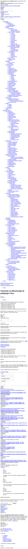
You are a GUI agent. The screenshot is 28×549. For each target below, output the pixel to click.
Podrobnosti (3, 346)
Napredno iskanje (4, 11)
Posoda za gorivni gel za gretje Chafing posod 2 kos (12, 398)
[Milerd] (2, 510)
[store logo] (10, 5)
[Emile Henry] (4, 509)
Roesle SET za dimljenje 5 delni (7, 448)
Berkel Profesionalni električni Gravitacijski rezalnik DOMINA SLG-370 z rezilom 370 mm (12, 418)
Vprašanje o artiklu (4, 371)
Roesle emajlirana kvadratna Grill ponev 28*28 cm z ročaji (13, 461)
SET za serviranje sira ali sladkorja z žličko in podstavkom (13, 431)
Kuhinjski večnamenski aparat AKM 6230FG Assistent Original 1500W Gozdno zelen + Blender (13, 411)
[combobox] (7, 10)
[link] (3, 6)
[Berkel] (2, 506)
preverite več (14, 520)
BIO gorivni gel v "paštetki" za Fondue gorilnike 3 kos (13, 403)
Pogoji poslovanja (6, 538)
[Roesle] (2, 511)
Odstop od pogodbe (7, 541)
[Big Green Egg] (4, 508)
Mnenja (2, 387)
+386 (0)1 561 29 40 (6, 528)
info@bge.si (5, 531)
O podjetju (5, 535)
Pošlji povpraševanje (5, 344)
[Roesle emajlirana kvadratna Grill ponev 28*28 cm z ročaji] (13, 474)
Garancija (5, 536)
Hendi (4, 287)
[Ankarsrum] (3, 505)
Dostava (2, 359)
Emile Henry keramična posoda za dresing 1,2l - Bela (12, 443)
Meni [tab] (2, 15)
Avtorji (2, 545)
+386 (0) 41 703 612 (8, 529)
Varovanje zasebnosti (7, 540)
